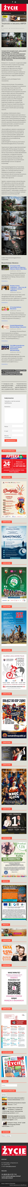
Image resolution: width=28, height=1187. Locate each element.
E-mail (6, 431)
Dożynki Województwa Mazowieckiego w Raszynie (18, 326)
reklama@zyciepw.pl (7, 1178)
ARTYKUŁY (4, 1094)
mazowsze (21, 28)
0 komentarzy (4, 281)
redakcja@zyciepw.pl (10, 1166)
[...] (10, 278)
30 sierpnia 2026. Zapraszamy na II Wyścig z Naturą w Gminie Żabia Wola (18, 267)
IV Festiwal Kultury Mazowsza (15, 308)
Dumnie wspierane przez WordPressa (18, 1185)
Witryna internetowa (7, 436)
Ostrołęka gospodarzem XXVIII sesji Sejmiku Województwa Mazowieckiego (17, 348)
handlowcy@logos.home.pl (13, 1176)
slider (2, 30)
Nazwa (6, 426)
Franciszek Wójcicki (14, 28)
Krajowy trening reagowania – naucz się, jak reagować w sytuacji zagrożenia (18, 288)
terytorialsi (19, 374)
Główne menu (7, 13)
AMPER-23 (12, 374)
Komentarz (7, 406)
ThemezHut (12, 1183)
